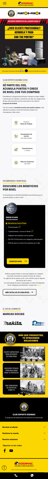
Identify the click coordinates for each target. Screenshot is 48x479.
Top (4, 467)
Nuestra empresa (10, 439)
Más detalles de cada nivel (17, 292)
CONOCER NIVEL (15, 261)
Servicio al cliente (10, 427)
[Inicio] (26, 4)
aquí (38, 285)
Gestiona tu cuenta (10, 433)
